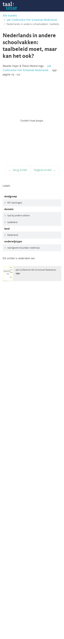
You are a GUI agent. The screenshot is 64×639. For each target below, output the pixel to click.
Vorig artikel (20, 170)
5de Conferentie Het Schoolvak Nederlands (32, 20)
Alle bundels (10, 15)
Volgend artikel (43, 170)
